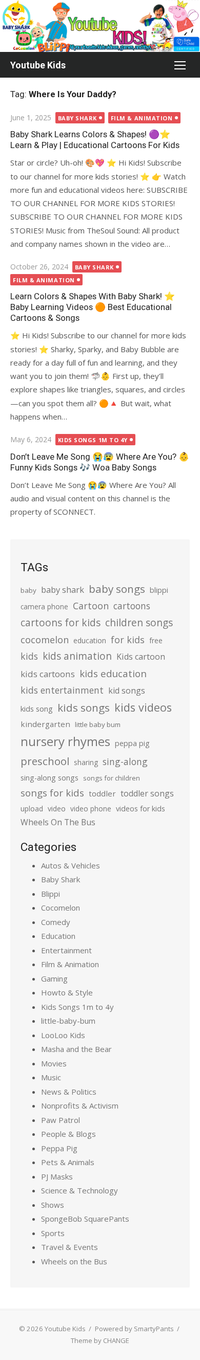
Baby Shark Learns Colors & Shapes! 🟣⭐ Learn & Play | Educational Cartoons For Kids (94, 139)
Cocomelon (60, 907)
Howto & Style (67, 992)
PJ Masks (57, 1176)
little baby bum (98, 724)
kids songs (83, 707)
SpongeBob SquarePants (85, 1218)
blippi (159, 590)
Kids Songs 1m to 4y (93, 440)
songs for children (111, 778)
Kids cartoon (140, 656)
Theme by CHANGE (100, 1340)
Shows (52, 1205)
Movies (54, 1063)
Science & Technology (79, 1190)
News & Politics (68, 1091)
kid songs (126, 690)
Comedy (55, 922)
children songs (139, 622)
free (156, 640)
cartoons (131, 606)
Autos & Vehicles (70, 865)
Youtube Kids (38, 65)
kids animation (77, 656)
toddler (102, 793)
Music (51, 1077)
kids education (113, 673)
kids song (37, 708)
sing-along (125, 761)
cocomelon (45, 639)
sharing (86, 762)
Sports (53, 1233)
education (89, 640)
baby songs (117, 589)
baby (28, 590)
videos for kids (140, 808)
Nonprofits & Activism (79, 1105)
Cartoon (91, 606)
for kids (128, 639)
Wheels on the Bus (74, 1261)
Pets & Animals (67, 1162)
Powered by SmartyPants (134, 1328)
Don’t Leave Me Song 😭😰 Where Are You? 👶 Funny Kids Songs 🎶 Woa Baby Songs (99, 462)
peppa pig (132, 743)
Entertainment (66, 950)
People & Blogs (68, 1134)
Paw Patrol (60, 1120)
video (57, 808)
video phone (90, 808)
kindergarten (45, 724)
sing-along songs (49, 778)
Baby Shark (77, 118)
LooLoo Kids (63, 1035)
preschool (45, 761)
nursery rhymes (65, 741)
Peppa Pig (59, 1148)
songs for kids (52, 792)
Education (58, 936)
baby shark (62, 589)
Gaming (54, 978)
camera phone (44, 606)
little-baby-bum (68, 1021)
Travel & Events (69, 1247)
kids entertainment (62, 690)
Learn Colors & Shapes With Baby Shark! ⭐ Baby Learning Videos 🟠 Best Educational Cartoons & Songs (92, 307)
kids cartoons (48, 674)
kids (29, 656)
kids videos (143, 707)
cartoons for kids (61, 622)
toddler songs (147, 793)
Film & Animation (142, 118)
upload (32, 808)
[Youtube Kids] (100, 26)
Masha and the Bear (76, 1049)
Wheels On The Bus (58, 822)
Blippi (50, 893)
